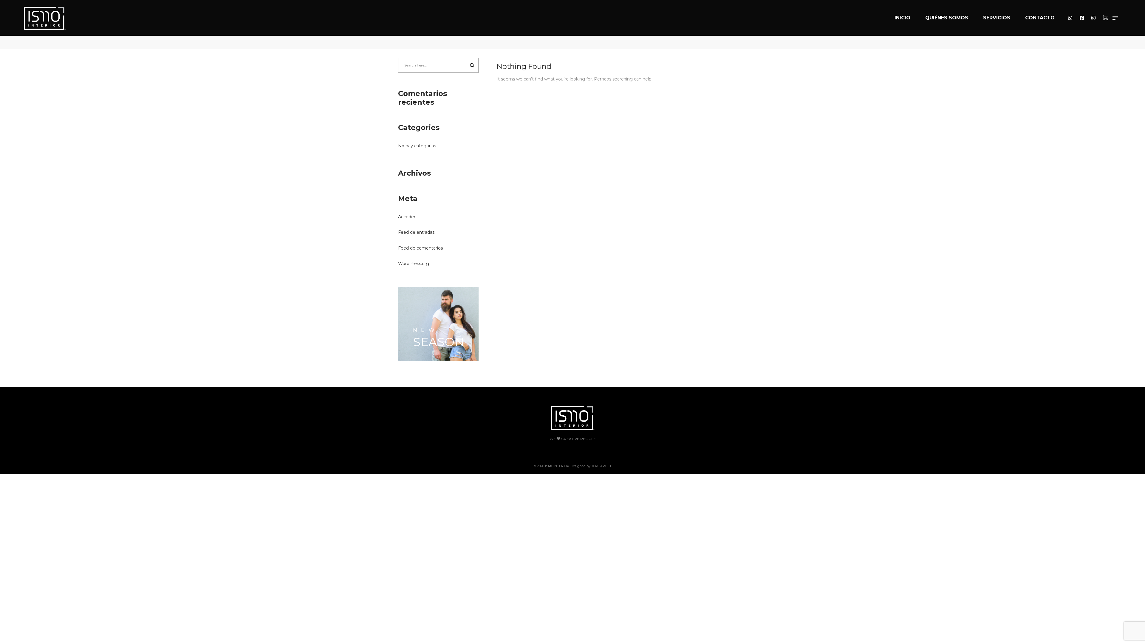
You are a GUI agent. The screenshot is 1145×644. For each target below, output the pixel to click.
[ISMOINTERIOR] (45, 18)
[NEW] (438, 324)
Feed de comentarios (420, 248)
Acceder (406, 216)
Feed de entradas (416, 232)
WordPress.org (413, 263)
